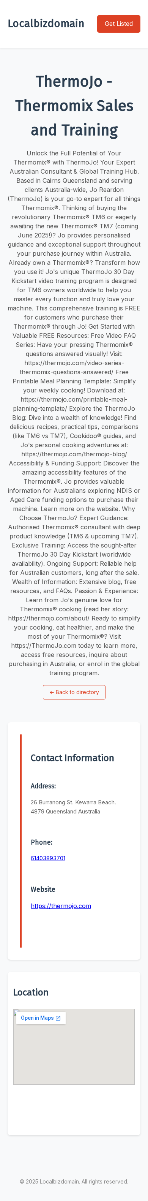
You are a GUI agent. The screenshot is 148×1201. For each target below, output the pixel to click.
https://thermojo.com (61, 906)
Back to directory (74, 692)
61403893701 (48, 858)
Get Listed (119, 23)
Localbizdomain (46, 23)
